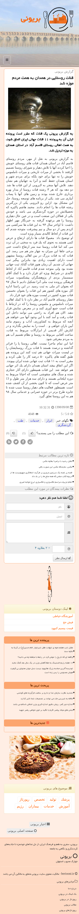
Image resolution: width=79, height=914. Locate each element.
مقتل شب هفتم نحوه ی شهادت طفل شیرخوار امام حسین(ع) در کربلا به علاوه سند (42, 649)
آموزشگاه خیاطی (63, 616)
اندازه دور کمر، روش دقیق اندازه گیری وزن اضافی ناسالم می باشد (43, 704)
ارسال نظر (61, 558)
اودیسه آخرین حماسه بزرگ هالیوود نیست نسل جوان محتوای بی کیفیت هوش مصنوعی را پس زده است (41, 670)
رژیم (20, 806)
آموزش (64, 806)
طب (20, 420)
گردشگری (64, 425)
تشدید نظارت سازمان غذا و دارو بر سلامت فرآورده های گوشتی (45, 693)
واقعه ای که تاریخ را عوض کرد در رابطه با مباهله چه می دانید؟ (45, 657)
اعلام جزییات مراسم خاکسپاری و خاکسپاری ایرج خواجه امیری (46, 482)
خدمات (34, 420)
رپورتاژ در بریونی (68, 899)
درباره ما (72, 888)
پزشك (65, 799)
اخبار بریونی (38, 824)
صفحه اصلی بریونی (21, 830)
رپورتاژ (24, 799)
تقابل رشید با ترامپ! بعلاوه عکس (57, 461)
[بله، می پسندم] (32, 433)
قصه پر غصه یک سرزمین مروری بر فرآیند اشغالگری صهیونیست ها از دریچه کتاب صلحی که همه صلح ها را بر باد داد (41, 474)
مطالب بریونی (70, 904)
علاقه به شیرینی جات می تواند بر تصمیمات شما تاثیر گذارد (47, 698)
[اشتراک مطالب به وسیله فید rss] (9, 441)
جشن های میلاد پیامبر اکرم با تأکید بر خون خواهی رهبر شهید (46, 710)
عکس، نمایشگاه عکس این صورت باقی (55, 467)
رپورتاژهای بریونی (67, 910)
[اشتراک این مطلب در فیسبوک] (23, 441)
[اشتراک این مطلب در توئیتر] (16, 441)
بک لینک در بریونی (67, 894)
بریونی (31, 18)
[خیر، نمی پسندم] (13, 433)
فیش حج (68, 622)
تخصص (39, 799)
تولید (53, 799)
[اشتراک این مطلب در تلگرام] (30, 441)
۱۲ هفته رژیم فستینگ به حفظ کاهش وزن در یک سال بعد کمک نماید (42, 663)
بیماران (34, 806)
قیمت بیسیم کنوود (62, 628)
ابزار (49, 420)
